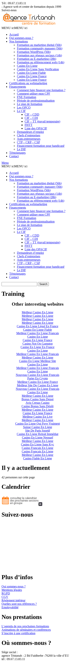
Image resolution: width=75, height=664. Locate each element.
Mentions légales (12, 590)
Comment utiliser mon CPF (33, 93)
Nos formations (18, 41)
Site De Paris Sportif (37, 430)
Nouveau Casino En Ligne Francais (37, 375)
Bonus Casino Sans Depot (37, 399)
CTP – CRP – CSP (28, 142)
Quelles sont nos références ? (19, 603)
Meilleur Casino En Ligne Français (37, 368)
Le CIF (21, 111)
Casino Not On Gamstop (37, 343)
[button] (14, 28)
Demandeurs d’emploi (30, 131)
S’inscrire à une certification (18, 633)
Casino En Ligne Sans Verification (38, 69)
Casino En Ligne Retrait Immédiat (37, 434)
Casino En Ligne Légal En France (37, 326)
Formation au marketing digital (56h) (39, 45)
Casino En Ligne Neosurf (37, 437)
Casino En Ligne (27, 65)
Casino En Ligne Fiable (31, 72)
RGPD (6, 593)
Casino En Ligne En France (37, 347)
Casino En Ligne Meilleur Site (37, 361)
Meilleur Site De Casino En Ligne (37, 385)
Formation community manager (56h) (39, 48)
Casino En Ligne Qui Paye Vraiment (37, 423)
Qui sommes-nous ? (21, 38)
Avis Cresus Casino (37, 402)
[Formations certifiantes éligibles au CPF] (29, 24)
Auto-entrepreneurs (28, 138)
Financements (17, 86)
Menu (5, 162)
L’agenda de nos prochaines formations (25, 626)
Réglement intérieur (13, 600)
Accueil (14, 34)
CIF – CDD (32, 114)
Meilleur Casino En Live (37, 416)
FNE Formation (26, 97)
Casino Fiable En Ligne (37, 458)
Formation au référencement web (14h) (40, 62)
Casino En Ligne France (32, 76)
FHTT (28, 125)
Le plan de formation (29, 104)
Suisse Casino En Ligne (37, 427)
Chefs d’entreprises (28, 135)
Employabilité (10, 607)
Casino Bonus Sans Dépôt (37, 406)
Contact (14, 156)
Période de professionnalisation (36, 100)
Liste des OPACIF (36, 128)
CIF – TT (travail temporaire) (42, 121)
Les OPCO (24, 107)
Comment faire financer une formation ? (41, 90)
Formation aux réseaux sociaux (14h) (39, 55)
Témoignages (17, 152)
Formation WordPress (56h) (34, 52)
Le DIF (21, 149)
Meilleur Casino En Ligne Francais (37, 333)
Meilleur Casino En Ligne (37, 312)
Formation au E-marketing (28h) (36, 58)
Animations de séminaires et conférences (26, 629)
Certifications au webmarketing (28, 83)
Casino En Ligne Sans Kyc (37, 444)
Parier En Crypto (37, 378)
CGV (5, 597)
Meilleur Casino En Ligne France (37, 381)
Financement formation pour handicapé (40, 145)
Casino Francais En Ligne (37, 448)
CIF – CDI (31, 118)
